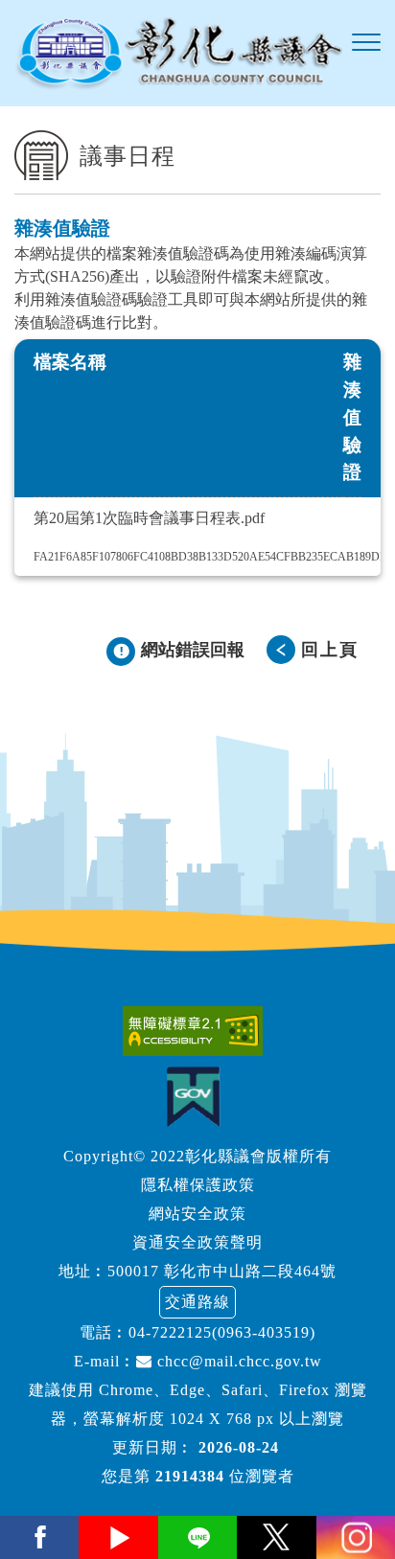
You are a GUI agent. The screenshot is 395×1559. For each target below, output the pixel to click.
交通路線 (197, 1302)
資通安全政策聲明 (197, 1242)
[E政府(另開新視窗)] (198, 1097)
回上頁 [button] (330, 649)
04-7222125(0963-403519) (221, 1332)
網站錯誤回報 (192, 649)
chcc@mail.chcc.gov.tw (237, 1361)
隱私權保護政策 (198, 1185)
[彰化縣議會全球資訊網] (178, 53)
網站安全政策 (197, 1213)
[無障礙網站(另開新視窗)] (197, 1031)
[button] (366, 43)
